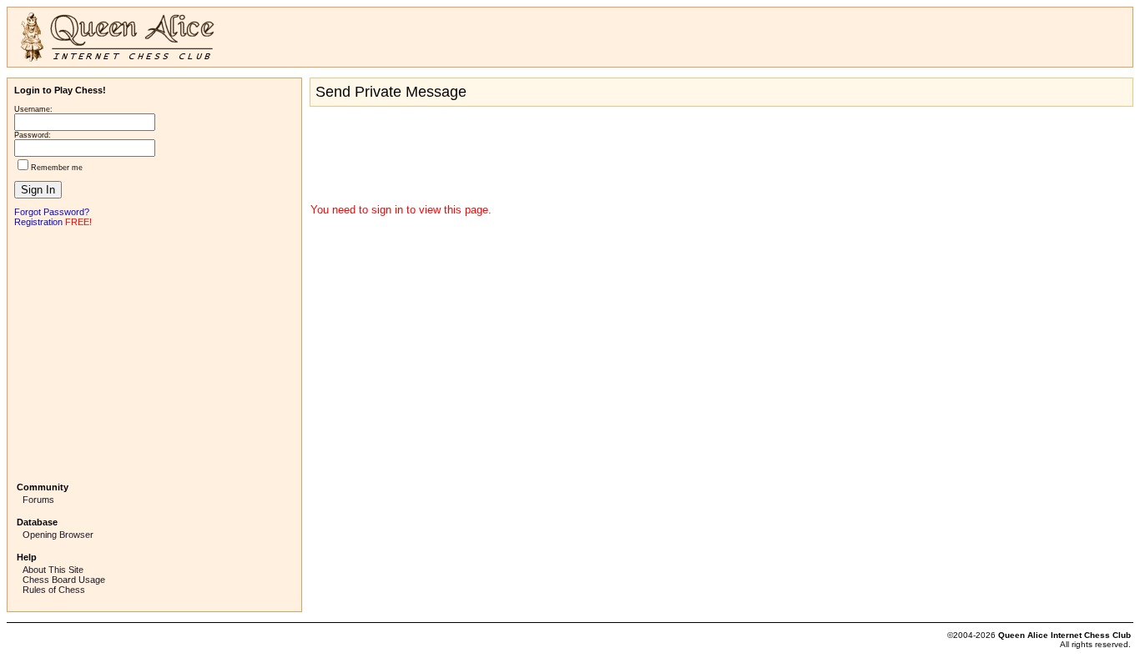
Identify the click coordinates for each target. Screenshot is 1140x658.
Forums (38, 500)
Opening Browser (58, 535)
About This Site (53, 570)
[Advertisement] (154, 353)
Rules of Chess (54, 590)
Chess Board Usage (64, 580)
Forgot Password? (51, 212)
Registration (38, 222)
